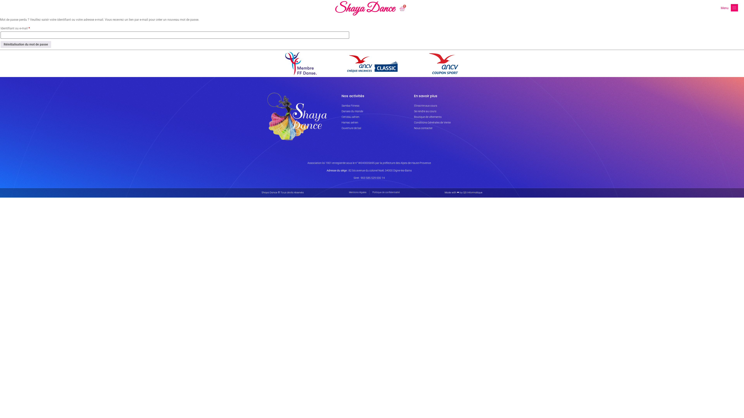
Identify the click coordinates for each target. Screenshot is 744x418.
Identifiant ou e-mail (23, 27)
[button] (734, 7)
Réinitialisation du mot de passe (26, 44)
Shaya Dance (365, 8)
